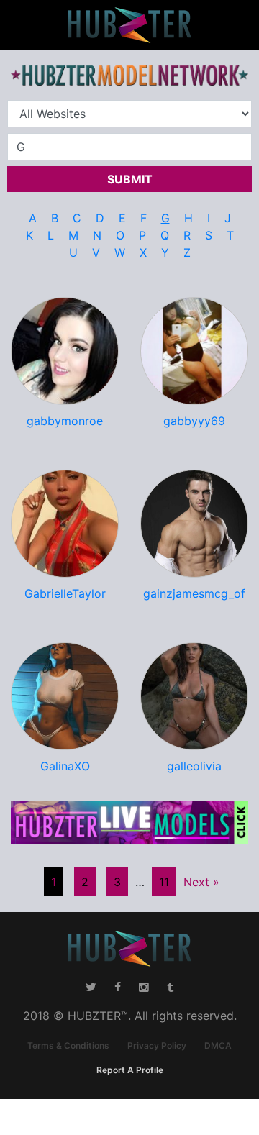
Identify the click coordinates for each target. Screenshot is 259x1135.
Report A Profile (129, 1070)
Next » (201, 882)
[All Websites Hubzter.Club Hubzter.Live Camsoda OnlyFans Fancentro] (129, 113)
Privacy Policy (156, 1045)
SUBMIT (130, 179)
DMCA (218, 1045)
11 (164, 882)
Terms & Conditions (68, 1045)
